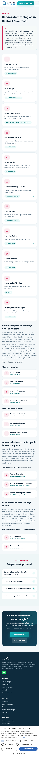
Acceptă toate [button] (28, 749)
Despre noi (5, 701)
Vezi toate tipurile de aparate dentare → (17, 467)
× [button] (37, 727)
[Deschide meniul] (37, 3)
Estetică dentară (7, 687)
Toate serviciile (7, 693)
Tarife (16, 47)
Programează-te (25, 3)
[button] (19, 754)
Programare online (8, 721)
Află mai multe (21, 737)
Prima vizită (6, 724)
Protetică (5, 690)
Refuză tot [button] (9, 749)
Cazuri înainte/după (8, 710)
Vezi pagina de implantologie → (13, 362)
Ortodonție (5, 684)
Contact (5, 712)
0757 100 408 (19, 640)
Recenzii (4, 707)
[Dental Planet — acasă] (9, 3)
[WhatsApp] (4, 672)
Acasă (2, 9)
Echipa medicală (7, 704)
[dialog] (19, 741)
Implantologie (6, 682)
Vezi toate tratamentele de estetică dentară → (19, 530)
